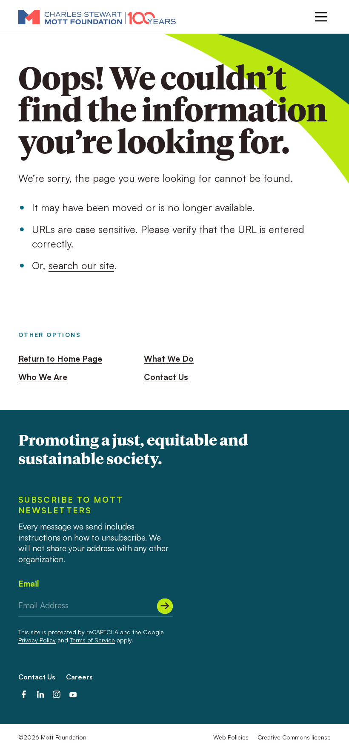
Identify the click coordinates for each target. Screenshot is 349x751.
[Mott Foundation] (97, 16)
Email (28, 583)
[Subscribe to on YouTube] (73, 694)
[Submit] (164, 606)
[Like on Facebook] (23, 694)
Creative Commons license (294, 737)
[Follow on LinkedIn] (40, 694)
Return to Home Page (60, 359)
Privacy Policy (37, 640)
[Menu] (321, 16)
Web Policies (231, 737)
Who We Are (42, 377)
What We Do (169, 359)
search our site (81, 265)
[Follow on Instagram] (56, 694)
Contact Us (166, 377)
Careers (79, 677)
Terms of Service (92, 640)
